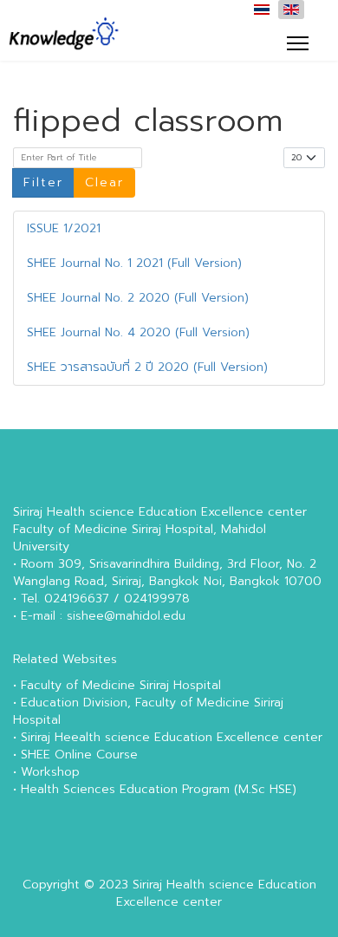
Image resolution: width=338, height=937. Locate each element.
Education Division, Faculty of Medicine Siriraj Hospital (148, 711)
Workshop (50, 772)
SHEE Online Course (79, 754)
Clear (104, 182)
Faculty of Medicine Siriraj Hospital (121, 685)
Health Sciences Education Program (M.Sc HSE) (158, 789)
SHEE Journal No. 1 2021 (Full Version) (134, 263)
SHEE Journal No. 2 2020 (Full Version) (138, 298)
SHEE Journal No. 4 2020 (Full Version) (138, 332)
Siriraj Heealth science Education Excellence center (171, 737)
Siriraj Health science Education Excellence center (216, 893)
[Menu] (298, 43)
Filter (43, 182)
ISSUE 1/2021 (64, 228)
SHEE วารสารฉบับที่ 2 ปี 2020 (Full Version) (147, 367)
